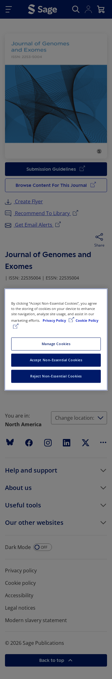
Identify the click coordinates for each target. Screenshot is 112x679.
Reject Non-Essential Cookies (56, 376)
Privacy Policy (55, 320)
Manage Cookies (56, 344)
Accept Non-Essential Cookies (56, 360)
